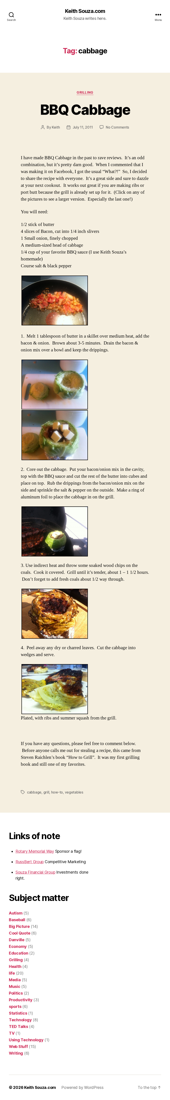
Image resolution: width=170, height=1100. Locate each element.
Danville (16, 939)
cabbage (34, 792)
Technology (20, 1019)
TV (11, 1033)
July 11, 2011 (83, 127)
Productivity (21, 999)
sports (15, 1006)
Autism (15, 913)
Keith (56, 127)
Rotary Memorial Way (34, 851)
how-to (57, 792)
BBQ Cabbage (85, 109)
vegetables (74, 792)
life (12, 973)
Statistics (18, 1013)
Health (15, 966)
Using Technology (26, 1040)
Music (14, 986)
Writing (16, 1053)
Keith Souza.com (85, 11)
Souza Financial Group (35, 872)
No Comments (117, 127)
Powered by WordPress (82, 1087)
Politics (16, 993)
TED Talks (18, 1026)
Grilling (85, 93)
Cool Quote (19, 933)
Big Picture (19, 926)
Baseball (17, 919)
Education (18, 953)
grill (46, 792)
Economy (18, 946)
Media (15, 979)
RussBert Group (29, 861)
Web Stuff (18, 1046)
